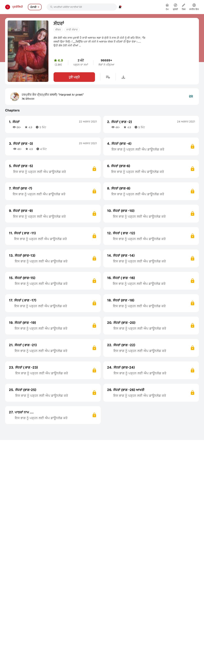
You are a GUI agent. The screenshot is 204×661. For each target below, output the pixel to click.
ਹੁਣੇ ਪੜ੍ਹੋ (74, 77)
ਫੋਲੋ (191, 96)
